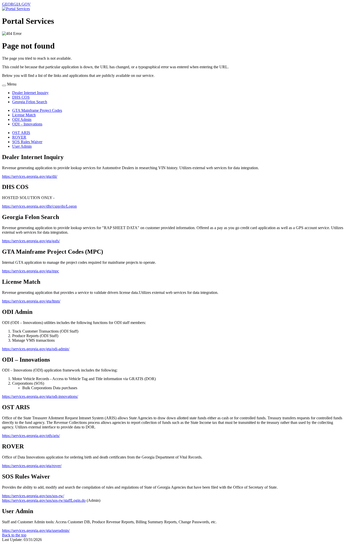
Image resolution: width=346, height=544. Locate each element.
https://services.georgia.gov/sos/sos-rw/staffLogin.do (44, 500)
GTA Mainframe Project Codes (37, 110)
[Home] (16, 9)
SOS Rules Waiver (27, 142)
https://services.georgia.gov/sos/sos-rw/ (33, 496)
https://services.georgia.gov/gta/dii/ (29, 176)
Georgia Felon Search (29, 102)
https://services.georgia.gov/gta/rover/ (32, 466)
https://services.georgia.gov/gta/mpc (30, 271)
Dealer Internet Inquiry (30, 93)
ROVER (19, 137)
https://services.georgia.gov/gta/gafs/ (31, 241)
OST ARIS (21, 132)
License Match (24, 115)
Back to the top (14, 535)
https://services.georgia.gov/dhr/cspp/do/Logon (39, 206)
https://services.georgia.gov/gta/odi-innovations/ (40, 396)
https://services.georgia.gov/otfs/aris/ (31, 435)
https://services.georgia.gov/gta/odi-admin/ (35, 349)
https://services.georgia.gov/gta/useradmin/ (36, 530)
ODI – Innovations (27, 124)
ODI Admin (21, 119)
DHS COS (21, 97)
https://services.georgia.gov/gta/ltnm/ (31, 301)
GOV (16, 4)
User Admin (22, 146)
